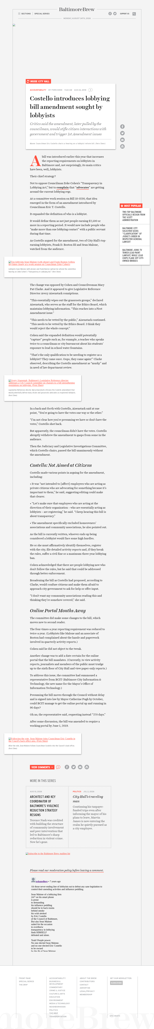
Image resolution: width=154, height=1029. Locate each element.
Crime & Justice (57, 990)
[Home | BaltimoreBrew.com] (77, 9)
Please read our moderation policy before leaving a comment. (67, 870)
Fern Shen (57, 90)
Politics (77, 791)
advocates (82, 187)
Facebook (110, 13)
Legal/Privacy (87, 991)
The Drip (23, 984)
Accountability (38, 90)
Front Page (25, 978)
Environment (56, 1000)
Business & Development (56, 982)
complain (63, 187)
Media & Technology (59, 1003)
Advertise (85, 988)
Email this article (122, 142)
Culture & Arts (57, 994)
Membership (86, 994)
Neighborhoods (57, 1006)
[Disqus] (68, 914)
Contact (84, 984)
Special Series (26, 981)
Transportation (57, 1016)
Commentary (56, 987)
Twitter (115, 13)
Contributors (87, 981)
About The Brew (88, 978)
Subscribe (116, 983)
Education (54, 997)
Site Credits (115, 1016)
